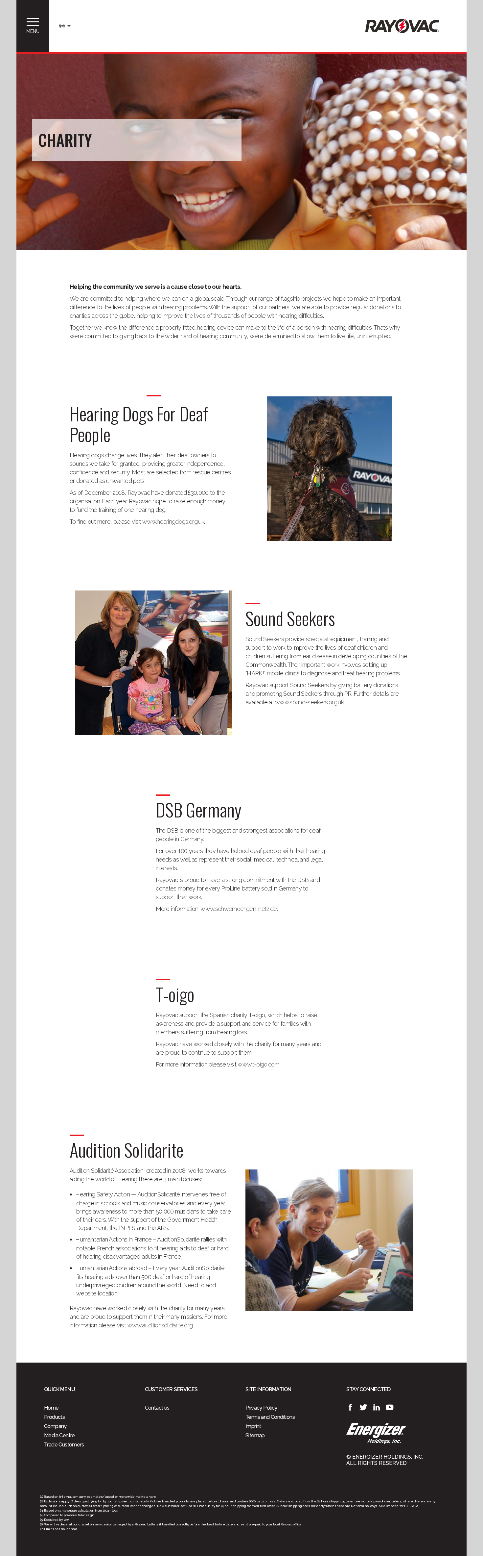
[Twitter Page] (363, 1407)
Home (51, 1408)
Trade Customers (64, 1445)
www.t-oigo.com (258, 1064)
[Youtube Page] (390, 1407)
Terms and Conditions (270, 1417)
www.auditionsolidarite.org (160, 1325)
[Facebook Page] (350, 1407)
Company (55, 1426)
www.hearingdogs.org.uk (173, 521)
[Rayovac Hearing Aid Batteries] (402, 32)
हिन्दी (62, 26)
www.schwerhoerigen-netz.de (238, 908)
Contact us (157, 1408)
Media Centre (59, 1435)
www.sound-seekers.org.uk (309, 702)
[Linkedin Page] (376, 1407)
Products (54, 1417)
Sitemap (255, 1435)
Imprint (253, 1426)
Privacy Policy (261, 1408)
